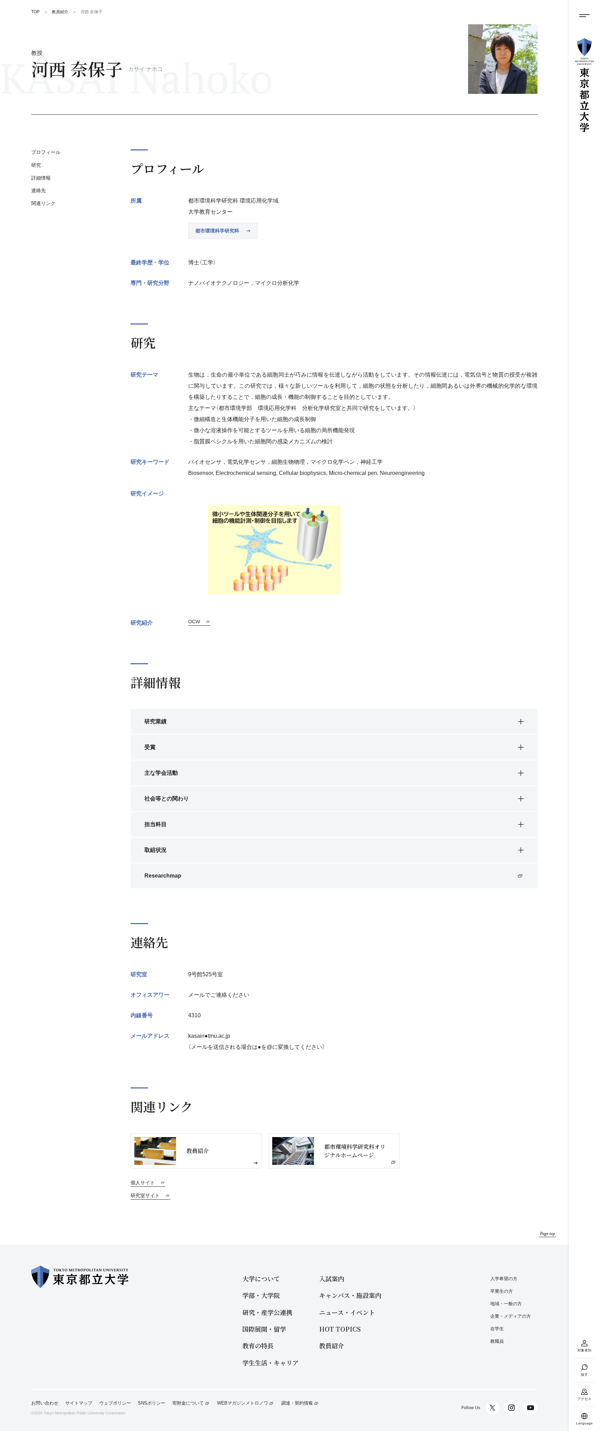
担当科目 (155, 824)
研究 (36, 165)
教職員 (497, 1341)
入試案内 (331, 1278)
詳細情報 (41, 178)
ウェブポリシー (115, 1403)
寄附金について (188, 1403)
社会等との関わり (166, 798)
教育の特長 (258, 1345)
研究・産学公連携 (267, 1312)
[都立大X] (492, 1408)
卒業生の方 (501, 1291)
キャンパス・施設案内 (350, 1295)
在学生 (497, 1328)
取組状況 (155, 850)
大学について (261, 1278)
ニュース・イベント (347, 1312)
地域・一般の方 (506, 1303)
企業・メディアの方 (510, 1316)
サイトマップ (78, 1403)
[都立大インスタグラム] (511, 1408)
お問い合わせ (44, 1403)
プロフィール (45, 152)
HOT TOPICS (340, 1329)
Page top (547, 1233)
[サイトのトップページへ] (584, 85)
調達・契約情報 (297, 1403)
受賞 (150, 747)
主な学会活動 (161, 773)
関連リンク (43, 203)
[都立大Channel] (531, 1408)
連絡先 (38, 190)
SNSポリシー (151, 1403)
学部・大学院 (261, 1295)
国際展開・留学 (264, 1329)
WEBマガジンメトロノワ (242, 1403)
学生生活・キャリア (270, 1362)
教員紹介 (331, 1345)
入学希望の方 (503, 1278)
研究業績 (155, 721)
